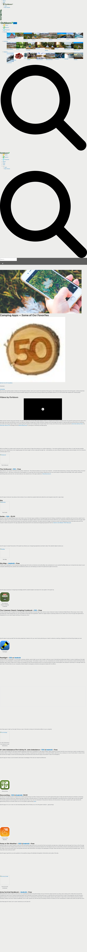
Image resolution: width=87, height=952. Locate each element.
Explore (7, 27)
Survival (66, 58)
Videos (76, 38)
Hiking (46, 50)
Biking (17, 49)
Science (57, 58)
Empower (7, 29)
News (41, 39)
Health (28, 59)
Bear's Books (7, 7)
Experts (17, 37)
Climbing (37, 48)
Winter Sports (77, 50)
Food (15, 60)
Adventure (9, 62)
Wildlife (75, 59)
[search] (8, 259)
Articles (5, 31)
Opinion (50, 39)
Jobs (4, 2)
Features (26, 39)
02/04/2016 (2, 389)
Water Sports (67, 49)
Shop (4, 163)
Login (5, 5)
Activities (6, 41)
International (40, 59)
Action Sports (10, 49)
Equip (6, 25)
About (4, 0)
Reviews (59, 38)
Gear (25, 57)
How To (33, 39)
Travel (67, 39)
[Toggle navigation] (15, 23)
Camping (28, 50)
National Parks (49, 59)
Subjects (5, 51)
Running (56, 48)
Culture (8, 39)
